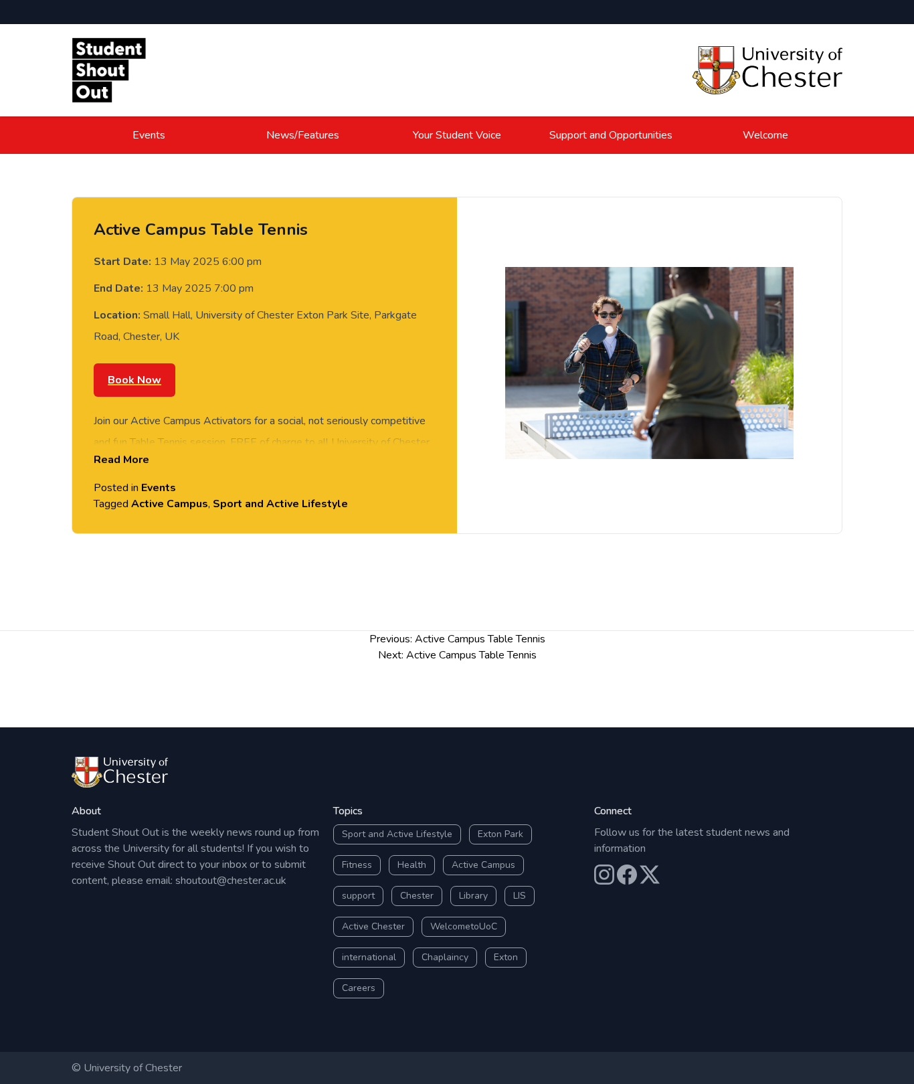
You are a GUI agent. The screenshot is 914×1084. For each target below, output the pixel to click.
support (358, 895)
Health (411, 865)
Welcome (765, 135)
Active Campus (169, 503)
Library (473, 895)
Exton (506, 957)
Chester (417, 895)
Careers (358, 988)
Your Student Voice (457, 135)
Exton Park (500, 834)
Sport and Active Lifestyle (280, 503)
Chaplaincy (445, 957)
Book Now (134, 380)
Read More (121, 459)
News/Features (302, 135)
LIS (519, 895)
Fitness (357, 865)
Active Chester (373, 926)
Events (148, 135)
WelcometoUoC (463, 926)
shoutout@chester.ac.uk (230, 880)
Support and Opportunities (610, 135)
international (369, 957)
